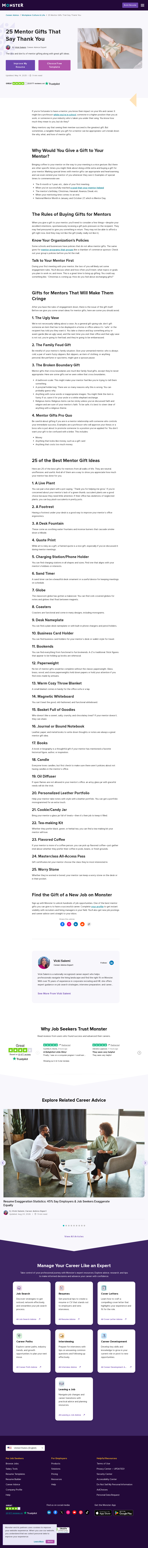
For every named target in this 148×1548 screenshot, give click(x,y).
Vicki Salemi (20, 47)
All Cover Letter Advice (111, 1319)
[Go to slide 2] (66, 1225)
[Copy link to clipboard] (89, 924)
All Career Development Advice (115, 1367)
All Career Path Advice (26, 1367)
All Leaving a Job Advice (70, 1415)
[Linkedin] (111, 963)
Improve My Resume (20, 65)
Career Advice (12, 15)
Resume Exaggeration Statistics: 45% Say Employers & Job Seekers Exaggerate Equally (56, 1203)
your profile (97, 906)
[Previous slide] (3, 1163)
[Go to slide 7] (79, 1225)
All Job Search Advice (26, 1319)
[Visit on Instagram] (69, 924)
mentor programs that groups (57, 249)
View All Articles (74, 1236)
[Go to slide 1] (63, 1225)
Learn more (39, 1541)
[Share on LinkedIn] (76, 924)
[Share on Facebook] (62, 924)
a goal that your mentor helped (87, 187)
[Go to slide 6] (76, 1225)
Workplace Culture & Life (33, 15)
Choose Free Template (54, 65)
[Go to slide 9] (84, 1225)
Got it (50, 1541)
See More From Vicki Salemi (54, 993)
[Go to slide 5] (74, 1225)
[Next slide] (145, 1163)
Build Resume (130, 5)
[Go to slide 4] (71, 1225)
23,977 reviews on (14, 1513)
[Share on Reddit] (82, 924)
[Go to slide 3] (69, 1225)
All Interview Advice (68, 1367)
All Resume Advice (67, 1319)
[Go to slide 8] (82, 1225)
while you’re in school (64, 114)
